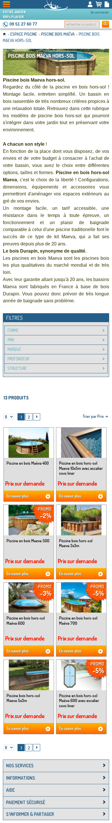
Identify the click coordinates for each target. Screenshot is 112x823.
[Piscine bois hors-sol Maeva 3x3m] (81, 520)
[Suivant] (36, 417)
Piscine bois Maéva (58, 34)
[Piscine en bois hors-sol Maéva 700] (81, 597)
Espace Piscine (24, 34)
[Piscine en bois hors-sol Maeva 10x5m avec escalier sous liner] (81, 443)
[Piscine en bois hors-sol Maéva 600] (29, 597)
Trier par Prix (93, 416)
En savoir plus (18, 495)
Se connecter (99, 12)
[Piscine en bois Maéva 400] (29, 443)
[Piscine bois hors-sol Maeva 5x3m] (29, 675)
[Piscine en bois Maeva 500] (29, 520)
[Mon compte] (90, 4)
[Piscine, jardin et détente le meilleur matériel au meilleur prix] (56, 5)
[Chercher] (105, 24)
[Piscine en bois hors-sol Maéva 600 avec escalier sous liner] (81, 675)
